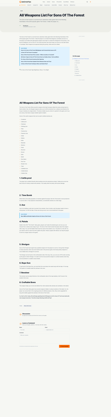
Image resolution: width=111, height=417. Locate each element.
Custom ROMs (54, 5)
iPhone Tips (66, 5)
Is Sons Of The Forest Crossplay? (29, 52)
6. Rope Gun (77, 71)
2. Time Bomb (77, 62)
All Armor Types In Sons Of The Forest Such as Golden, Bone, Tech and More (40, 57)
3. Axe (76, 64)
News (44, 1)
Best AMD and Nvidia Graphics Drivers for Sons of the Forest (36, 216)
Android (48, 1)
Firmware (60, 5)
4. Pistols (76, 67)
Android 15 (29, 5)
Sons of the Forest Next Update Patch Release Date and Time (36, 61)
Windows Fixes (72, 5)
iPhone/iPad (59, 1)
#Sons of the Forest (27, 305)
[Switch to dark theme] (90, 2)
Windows (72, 1)
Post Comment (65, 346)
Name (20, 327)
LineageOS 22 (35, 5)
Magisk (41, 5)
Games (53, 1)
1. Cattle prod (77, 60)
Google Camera (47, 5)
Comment (21, 332)
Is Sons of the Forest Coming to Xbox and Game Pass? (34, 63)
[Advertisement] (44, 189)
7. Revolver (77, 73)
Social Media (66, 1)
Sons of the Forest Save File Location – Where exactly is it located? (37, 54)
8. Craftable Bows (78, 75)
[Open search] (87, 2)
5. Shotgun (77, 69)
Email (46, 327)
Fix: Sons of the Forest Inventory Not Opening (32, 59)
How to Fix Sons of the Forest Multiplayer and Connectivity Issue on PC (38, 50)
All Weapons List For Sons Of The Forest (81, 58)
